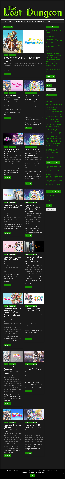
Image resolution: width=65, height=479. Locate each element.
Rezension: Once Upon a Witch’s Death (34, 368)
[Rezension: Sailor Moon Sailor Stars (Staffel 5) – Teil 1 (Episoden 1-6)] (34, 190)
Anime (6, 55)
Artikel (11, 21)
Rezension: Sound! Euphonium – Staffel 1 (23, 59)
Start (5, 21)
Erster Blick (48, 116)
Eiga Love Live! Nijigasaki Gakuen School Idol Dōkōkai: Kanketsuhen (12, 325)
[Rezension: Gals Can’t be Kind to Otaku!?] (13, 190)
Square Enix (54, 155)
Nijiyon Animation (32, 325)
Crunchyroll (39, 63)
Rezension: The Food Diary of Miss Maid (12, 258)
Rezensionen (19, 21)
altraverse (54, 99)
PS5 (50, 147)
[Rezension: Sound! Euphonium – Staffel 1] (23, 30)
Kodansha (49, 127)
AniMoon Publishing (52, 107)
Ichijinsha (57, 119)
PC (55, 143)
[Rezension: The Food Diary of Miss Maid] (13, 242)
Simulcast (48, 155)
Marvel (58, 136)
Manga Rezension (29, 437)
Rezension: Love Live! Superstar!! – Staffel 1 (13, 96)
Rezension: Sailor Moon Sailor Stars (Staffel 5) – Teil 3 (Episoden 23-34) (32, 98)
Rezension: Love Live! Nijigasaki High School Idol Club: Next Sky (12, 370)
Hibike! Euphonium (8, 65)
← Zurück (6, 464)
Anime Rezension (32, 63)
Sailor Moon (28, 114)
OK (33, 475)
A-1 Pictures (48, 98)
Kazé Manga (58, 124)
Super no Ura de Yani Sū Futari (34, 273)
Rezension (23, 65)
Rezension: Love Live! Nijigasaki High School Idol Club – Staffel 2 (12, 428)
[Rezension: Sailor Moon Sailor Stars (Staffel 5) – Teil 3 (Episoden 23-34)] (34, 80)
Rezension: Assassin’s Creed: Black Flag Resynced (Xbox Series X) (53, 69)
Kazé (57, 122)
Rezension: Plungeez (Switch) (53, 53)
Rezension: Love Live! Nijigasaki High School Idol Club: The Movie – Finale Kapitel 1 (13, 312)
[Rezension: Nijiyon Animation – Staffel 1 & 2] (34, 293)
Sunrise (16, 105)
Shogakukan (49, 152)
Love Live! (12, 103)
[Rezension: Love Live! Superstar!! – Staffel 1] (13, 80)
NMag (47, 197)
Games (53, 116)
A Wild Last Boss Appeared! (33, 431)
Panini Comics (56, 141)
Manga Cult (50, 133)
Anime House (55, 101)
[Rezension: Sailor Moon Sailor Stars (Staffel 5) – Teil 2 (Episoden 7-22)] (34, 134)
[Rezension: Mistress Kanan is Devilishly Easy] (13, 134)
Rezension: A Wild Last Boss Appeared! (33, 426)
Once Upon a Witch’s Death (36, 377)
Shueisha (55, 153)
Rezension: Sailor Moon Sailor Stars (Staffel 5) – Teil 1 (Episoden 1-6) (32, 208)
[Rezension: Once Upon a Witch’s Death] (34, 352)
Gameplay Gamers (51, 195)
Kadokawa (52, 122)
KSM (54, 127)
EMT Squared (13, 265)
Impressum (30, 21)
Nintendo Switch (56, 138)
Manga (39, 435)
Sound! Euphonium (30, 65)
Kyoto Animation (17, 65)
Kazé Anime (50, 124)
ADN (28, 106)
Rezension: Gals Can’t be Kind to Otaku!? (13, 206)
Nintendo (48, 138)
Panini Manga (50, 143)
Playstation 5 (52, 145)
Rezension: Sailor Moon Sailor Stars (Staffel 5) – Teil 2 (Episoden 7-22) (32, 152)
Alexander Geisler (19, 63)
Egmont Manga (58, 114)
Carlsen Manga (50, 109)
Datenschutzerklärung (42, 21)
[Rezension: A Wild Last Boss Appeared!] (34, 410)
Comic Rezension (56, 112)
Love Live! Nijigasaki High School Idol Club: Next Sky (12, 389)
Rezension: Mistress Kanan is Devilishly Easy (12, 151)
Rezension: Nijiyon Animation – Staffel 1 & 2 (34, 310)
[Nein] (63, 474)
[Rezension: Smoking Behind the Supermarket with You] (34, 242)
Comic (57, 109)
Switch (52, 157)
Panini (48, 141)
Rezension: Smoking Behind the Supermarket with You (33, 260)
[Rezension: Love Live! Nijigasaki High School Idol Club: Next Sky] (13, 352)
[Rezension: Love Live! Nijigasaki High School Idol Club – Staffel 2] (13, 410)
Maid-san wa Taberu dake (12, 267)
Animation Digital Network (35, 106)
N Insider (48, 200)
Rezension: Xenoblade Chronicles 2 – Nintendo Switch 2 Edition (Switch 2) (54, 40)
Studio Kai (14, 163)
